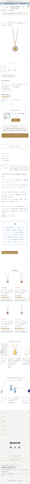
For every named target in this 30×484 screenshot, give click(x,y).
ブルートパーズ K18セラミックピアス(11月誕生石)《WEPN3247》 (15, 399)
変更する (16, 120)
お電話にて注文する (16, 146)
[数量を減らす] (3, 104)
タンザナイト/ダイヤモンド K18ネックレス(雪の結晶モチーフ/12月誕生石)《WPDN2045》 (21, 322)
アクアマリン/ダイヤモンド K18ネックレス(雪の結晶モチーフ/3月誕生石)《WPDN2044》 (7, 291)
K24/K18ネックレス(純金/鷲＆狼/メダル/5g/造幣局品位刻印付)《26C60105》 (14, 360)
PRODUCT (3, 412)
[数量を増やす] (12, 104)
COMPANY (4, 430)
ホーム (3, 22)
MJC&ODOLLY (11, 22)
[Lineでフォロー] (19, 448)
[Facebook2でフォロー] (11, 448)
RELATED (3, 434)
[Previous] (2, 63)
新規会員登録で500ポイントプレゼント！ (15, 1)
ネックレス (21, 22)
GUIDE (3, 426)
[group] (15, 3)
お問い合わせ (5, 158)
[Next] (28, 63)
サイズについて (5, 153)
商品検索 (5, 10)
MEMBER (3, 421)
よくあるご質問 (5, 160)
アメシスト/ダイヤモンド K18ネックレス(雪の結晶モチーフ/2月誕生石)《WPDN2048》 (7, 322)
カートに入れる (16, 135)
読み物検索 (12, 10)
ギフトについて (5, 156)
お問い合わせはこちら (15, 459)
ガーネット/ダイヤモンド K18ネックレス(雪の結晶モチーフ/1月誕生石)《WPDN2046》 (21, 291)
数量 (3, 101)
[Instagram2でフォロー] (15, 448)
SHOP (2, 417)
